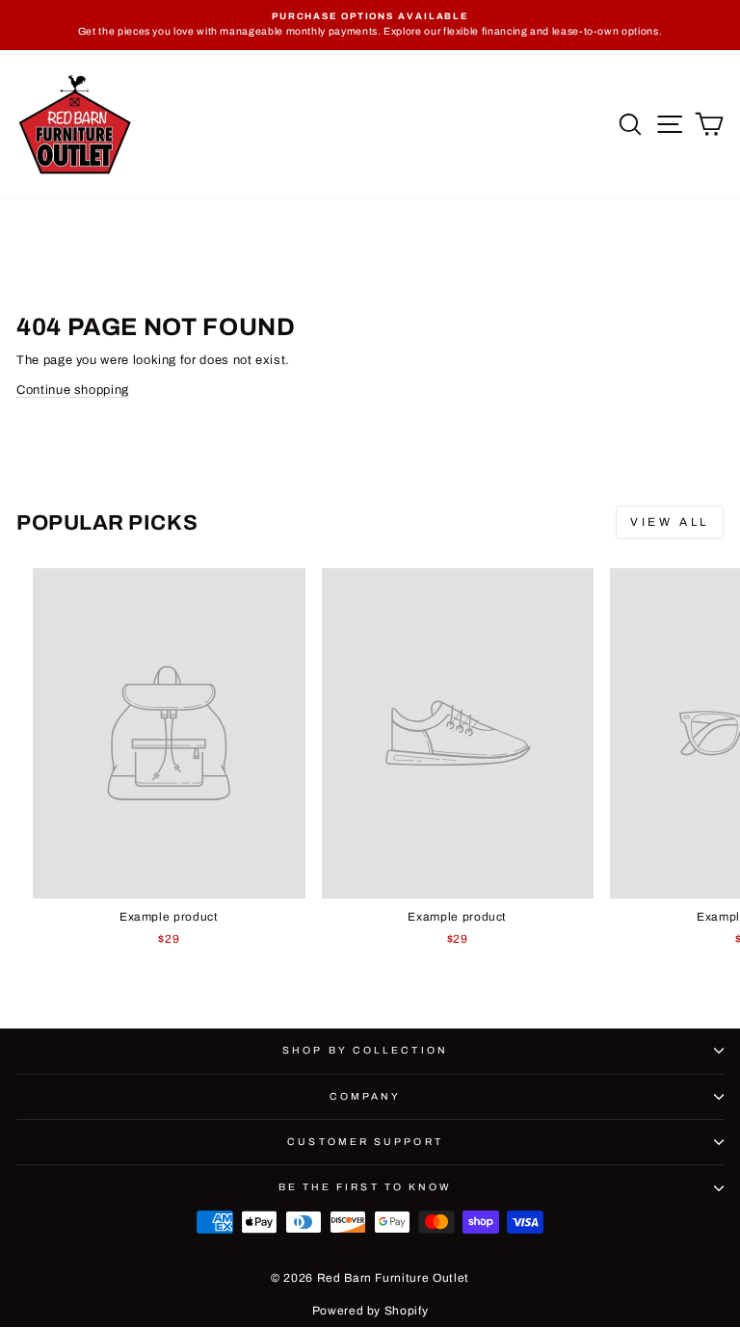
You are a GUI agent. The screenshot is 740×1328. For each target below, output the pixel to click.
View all (669, 522)
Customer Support (364, 1141)
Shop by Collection (365, 1050)
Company (366, 1096)
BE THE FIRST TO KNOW (365, 1187)
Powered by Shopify (370, 1310)
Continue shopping (72, 390)
